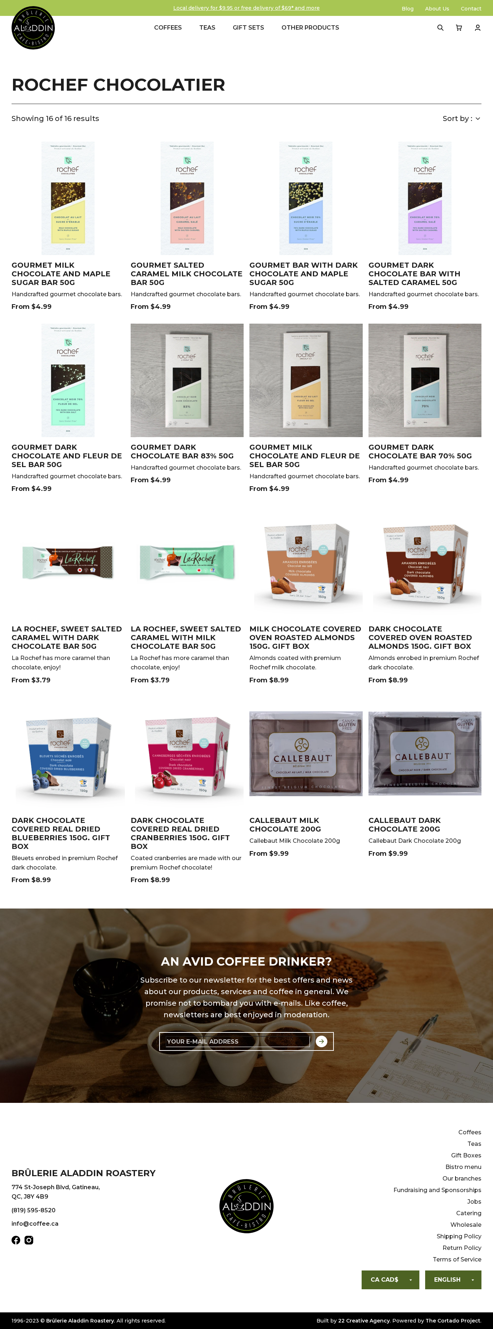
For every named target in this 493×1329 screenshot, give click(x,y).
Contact (471, 8)
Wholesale (465, 1224)
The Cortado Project (453, 1320)
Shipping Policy (459, 1236)
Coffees (168, 27)
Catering (468, 1213)
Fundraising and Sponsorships (437, 1190)
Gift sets (248, 27)
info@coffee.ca (35, 1223)
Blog (408, 8)
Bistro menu (463, 1167)
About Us (437, 8)
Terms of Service (457, 1259)
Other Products (310, 27)
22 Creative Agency (364, 1320)
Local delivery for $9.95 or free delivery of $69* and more (246, 7)
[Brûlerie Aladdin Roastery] (33, 27)
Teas (207, 27)
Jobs (474, 1201)
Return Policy (461, 1247)
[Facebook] (16, 1241)
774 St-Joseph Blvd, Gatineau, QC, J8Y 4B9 (56, 1192)
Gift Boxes (466, 1155)
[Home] (246, 1207)
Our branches (461, 1178)
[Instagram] (29, 1241)
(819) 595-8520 (34, 1210)
